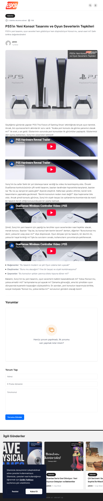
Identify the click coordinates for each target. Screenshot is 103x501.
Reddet (15, 491)
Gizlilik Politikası (26, 480)
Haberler (10, 16)
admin (14, 42)
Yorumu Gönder (14, 417)
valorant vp (58, 497)
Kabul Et (34, 491)
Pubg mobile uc (46, 497)
